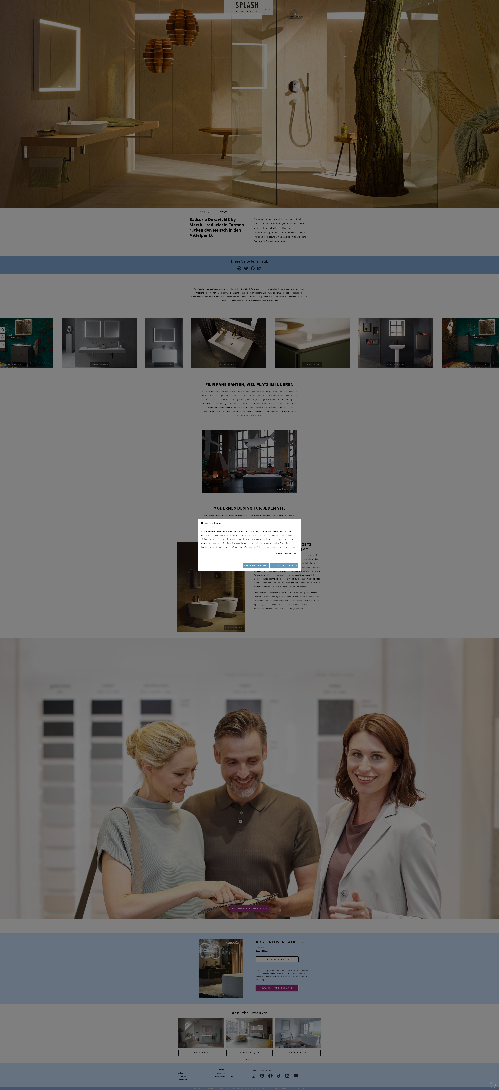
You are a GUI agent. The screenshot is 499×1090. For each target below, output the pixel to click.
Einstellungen (283, 553)
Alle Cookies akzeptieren (284, 565)
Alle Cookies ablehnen (256, 565)
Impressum (292, 547)
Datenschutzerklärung (266, 547)
